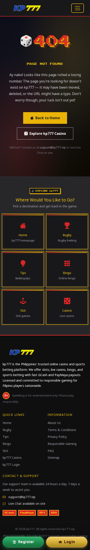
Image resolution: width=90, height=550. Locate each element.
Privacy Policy (57, 437)
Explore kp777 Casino (47, 133)
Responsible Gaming (62, 444)
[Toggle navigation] (77, 8)
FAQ (51, 451)
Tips (6, 437)
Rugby (7, 430)
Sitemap (53, 457)
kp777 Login (11, 464)
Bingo (7, 444)
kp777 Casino (12, 457)
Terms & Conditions (62, 430)
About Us (54, 423)
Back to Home (47, 117)
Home (7, 423)
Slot (5, 451)
